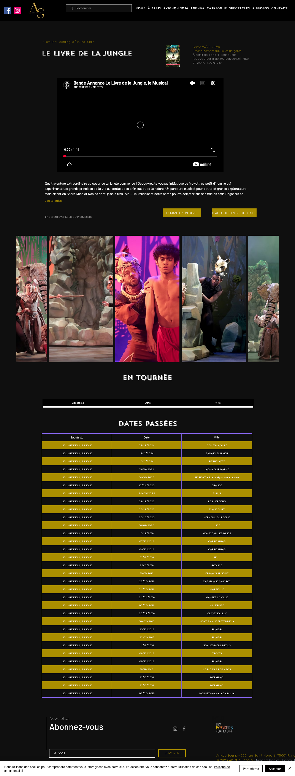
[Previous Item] (23, 299)
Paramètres (251, 768)
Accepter (275, 768)
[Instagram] (17, 10)
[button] (239, 8)
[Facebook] (7, 10)
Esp (284, 760)
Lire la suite (53, 200)
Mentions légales (267, 760)
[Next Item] (271, 299)
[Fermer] (289, 769)
